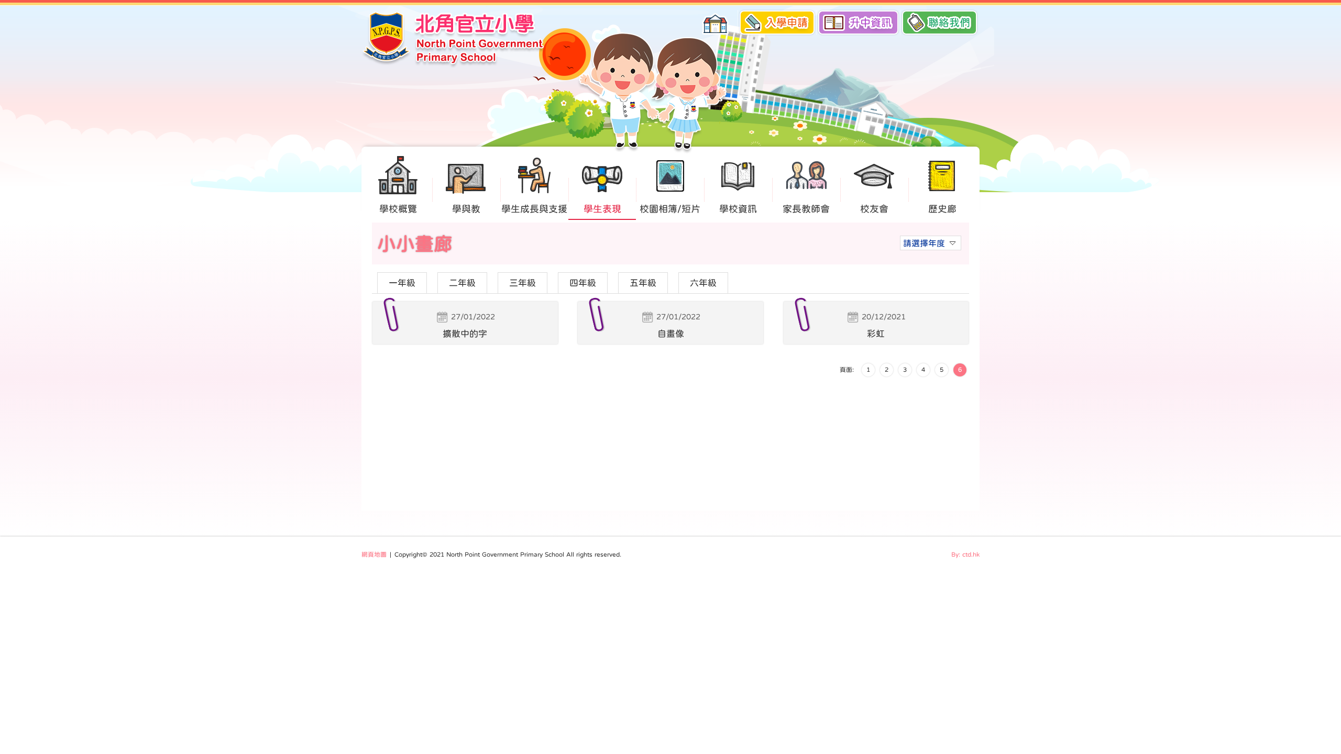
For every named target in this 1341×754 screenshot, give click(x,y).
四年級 (582, 283)
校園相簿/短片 (670, 209)
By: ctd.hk (965, 554)
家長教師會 (806, 209)
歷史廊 (942, 209)
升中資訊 (871, 22)
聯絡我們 (949, 22)
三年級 (522, 283)
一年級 (402, 283)
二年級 (462, 283)
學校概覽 (398, 209)
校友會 (874, 209)
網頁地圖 (374, 554)
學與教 (466, 209)
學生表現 (602, 209)
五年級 (643, 283)
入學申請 (787, 22)
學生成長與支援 (534, 209)
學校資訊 (738, 209)
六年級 (703, 283)
